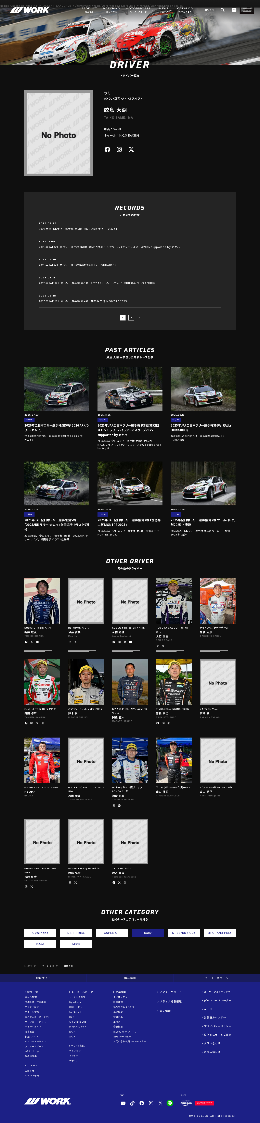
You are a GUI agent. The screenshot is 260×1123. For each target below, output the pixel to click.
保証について (32, 1036)
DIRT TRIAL (75, 1006)
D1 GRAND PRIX (77, 1026)
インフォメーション (35, 1041)
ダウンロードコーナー (217, 1000)
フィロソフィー (121, 996)
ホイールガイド (33, 1026)
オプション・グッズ (35, 1021)
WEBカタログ (32, 1051)
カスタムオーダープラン (38, 1016)
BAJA (72, 1031)
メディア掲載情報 (171, 1001)
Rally (72, 1016)
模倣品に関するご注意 (217, 1035)
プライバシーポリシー (217, 1026)
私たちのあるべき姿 (123, 1006)
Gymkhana (75, 1002)
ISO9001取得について (124, 1031)
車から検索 (31, 996)
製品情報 (130, 978)
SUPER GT (75, 1011)
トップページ (30, 966)
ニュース (32, 1065)
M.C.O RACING (129, 135)
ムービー (209, 1009)
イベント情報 (32, 1075)
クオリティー (76, 1055)
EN (212, 10)
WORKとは (78, 1046)
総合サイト (43, 978)
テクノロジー (76, 1050)
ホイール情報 (32, 1011)
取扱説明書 (31, 1056)
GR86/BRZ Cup (77, 1021)
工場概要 (118, 1011)
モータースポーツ (49, 966)
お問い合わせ (212, 1043)
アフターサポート (34, 1046)
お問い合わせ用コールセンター (129, 1041)
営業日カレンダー (215, 1017)
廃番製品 (29, 1031)
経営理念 (118, 1002)
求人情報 (165, 1011)
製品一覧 (32, 992)
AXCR (72, 1036)
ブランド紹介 (32, 1006)
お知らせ (29, 1070)
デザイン (74, 1060)
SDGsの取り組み (122, 1036)
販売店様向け (212, 1052)
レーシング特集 (77, 996)
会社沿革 (118, 1016)
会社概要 (118, 1026)
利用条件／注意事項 (35, 1002)
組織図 (116, 1021)
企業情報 (121, 992)
